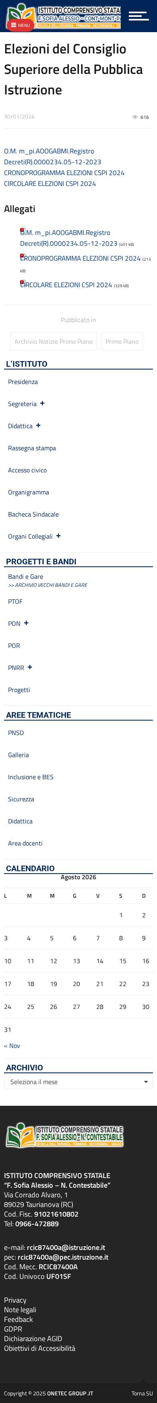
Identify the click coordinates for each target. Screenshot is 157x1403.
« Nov (12, 1045)
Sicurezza (21, 799)
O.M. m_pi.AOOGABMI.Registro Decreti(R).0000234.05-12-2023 (52, 156)
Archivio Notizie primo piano (53, 341)
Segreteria (22, 403)
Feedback (18, 1319)
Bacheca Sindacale (33, 514)
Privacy (15, 1300)
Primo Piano (121, 341)
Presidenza (23, 381)
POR (14, 645)
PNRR (16, 667)
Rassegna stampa (32, 448)
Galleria (18, 755)
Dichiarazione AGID (33, 1338)
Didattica (20, 426)
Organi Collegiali (30, 536)
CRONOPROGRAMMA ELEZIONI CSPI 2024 (64, 172)
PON (14, 623)
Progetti (19, 689)
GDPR (13, 1328)
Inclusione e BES (31, 777)
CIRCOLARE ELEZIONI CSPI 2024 (50, 183)
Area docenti (25, 843)
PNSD (16, 732)
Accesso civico (27, 470)
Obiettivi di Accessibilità (39, 1348)
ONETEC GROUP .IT (70, 1393)
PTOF (15, 601)
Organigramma (28, 492)
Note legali (20, 1309)
